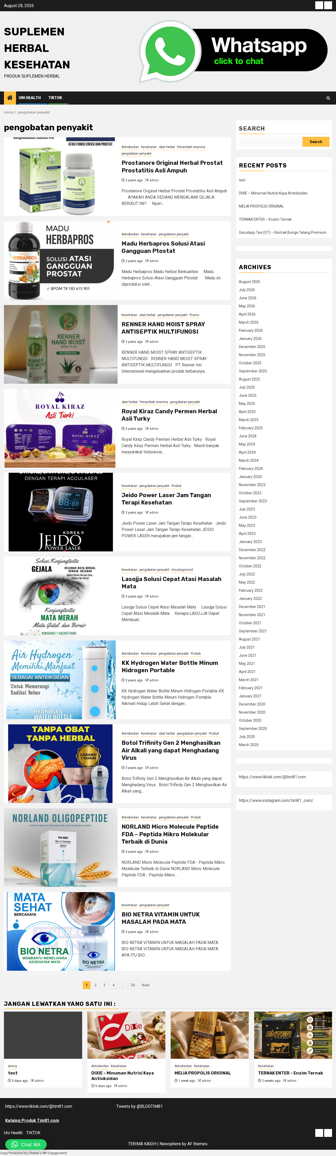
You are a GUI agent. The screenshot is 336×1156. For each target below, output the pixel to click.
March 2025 (249, 420)
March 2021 (249, 680)
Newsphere (170, 1143)
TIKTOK (55, 98)
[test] (43, 1035)
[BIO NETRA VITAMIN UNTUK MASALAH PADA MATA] (61, 931)
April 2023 (247, 533)
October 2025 (250, 363)
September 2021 (253, 631)
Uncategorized (182, 570)
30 (133, 985)
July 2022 (247, 574)
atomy (12, 1066)
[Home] (10, 98)
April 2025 (247, 412)
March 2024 (249, 460)
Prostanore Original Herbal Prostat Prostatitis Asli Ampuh (172, 166)
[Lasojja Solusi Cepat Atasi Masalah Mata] (61, 596)
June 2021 (247, 655)
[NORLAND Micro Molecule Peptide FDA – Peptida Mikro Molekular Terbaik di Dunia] (61, 847)
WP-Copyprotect (54, 1153)
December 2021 (252, 607)
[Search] (328, 98)
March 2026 (249, 322)
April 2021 (247, 672)
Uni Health (30, 98)
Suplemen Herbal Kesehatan (37, 48)
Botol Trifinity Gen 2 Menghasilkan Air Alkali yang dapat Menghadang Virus (171, 750)
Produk (176, 486)
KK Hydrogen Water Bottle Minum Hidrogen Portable (170, 666)
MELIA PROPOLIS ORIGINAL (261, 206)
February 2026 (251, 330)
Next (146, 985)
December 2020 (252, 704)
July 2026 (247, 290)
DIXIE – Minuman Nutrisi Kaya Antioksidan (273, 193)
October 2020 (250, 720)
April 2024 (247, 452)
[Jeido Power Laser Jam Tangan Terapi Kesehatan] (61, 512)
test (242, 180)
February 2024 (251, 468)
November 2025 (252, 355)
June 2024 (247, 436)
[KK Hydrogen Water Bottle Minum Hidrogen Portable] (61, 680)
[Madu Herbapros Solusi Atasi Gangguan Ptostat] (61, 260)
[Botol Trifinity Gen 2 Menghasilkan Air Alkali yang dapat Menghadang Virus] (61, 763)
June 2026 (247, 298)
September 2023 (253, 501)
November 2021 (252, 615)
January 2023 (250, 542)
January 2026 (250, 339)
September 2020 (253, 728)
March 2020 (249, 745)
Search (252, 128)
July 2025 (247, 387)
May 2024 (247, 444)
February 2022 (251, 590)
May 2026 (247, 306)
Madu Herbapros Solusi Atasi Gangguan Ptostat (163, 247)
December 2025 (252, 347)
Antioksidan (130, 147)
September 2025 (253, 371)
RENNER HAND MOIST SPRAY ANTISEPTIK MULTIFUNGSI (163, 328)
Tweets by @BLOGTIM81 (139, 1106)
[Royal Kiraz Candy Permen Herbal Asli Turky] (61, 428)
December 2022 (252, 550)
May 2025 (247, 403)
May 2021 (247, 663)
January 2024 (250, 477)
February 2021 (251, 688)
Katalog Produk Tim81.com (32, 1120)
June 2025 (247, 395)
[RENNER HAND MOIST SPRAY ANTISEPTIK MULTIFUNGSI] (61, 344)
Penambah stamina (191, 147)
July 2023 (247, 509)
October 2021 (250, 623)
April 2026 (247, 314)
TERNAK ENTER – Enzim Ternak (265, 219)
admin (154, 180)
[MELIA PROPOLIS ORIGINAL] (210, 1035)
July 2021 (247, 647)
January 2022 (250, 598)
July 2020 (247, 737)
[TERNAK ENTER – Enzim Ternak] (293, 1035)
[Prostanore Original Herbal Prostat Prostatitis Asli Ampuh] (61, 176)
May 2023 (247, 525)
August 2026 (249, 282)
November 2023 (252, 485)
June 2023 (247, 517)
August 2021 (249, 639)
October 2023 (250, 493)
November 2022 (252, 558)
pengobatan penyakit (136, 153)
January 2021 (250, 696)
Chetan (34, 1153)
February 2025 (251, 428)
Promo (194, 315)
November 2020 (252, 712)
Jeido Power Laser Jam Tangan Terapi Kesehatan (166, 499)
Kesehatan (149, 147)
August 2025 (249, 379)
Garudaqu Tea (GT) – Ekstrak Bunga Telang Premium (283, 232)
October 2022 (250, 566)
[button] (26, 1144)
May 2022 (247, 582)
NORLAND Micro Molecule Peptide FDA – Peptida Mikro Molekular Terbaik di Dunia (170, 834)
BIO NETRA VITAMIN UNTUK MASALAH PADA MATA (161, 918)
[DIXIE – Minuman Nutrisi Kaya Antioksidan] (126, 1035)
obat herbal (167, 147)
